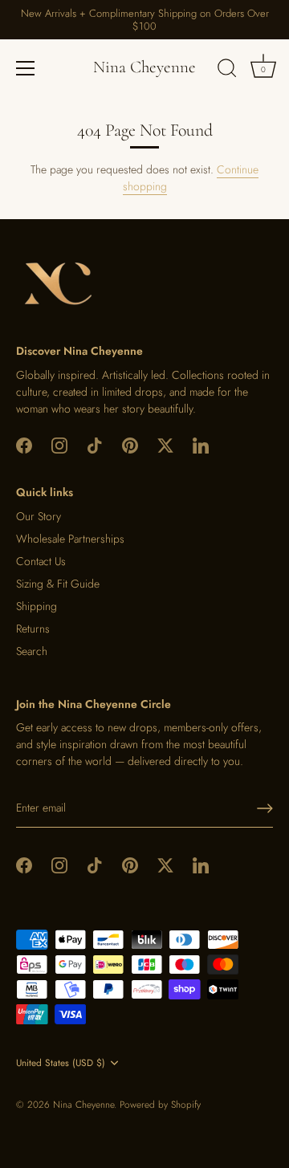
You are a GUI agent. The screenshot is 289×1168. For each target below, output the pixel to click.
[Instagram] (59, 445)
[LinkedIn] (201, 445)
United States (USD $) (60, 1063)
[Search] (227, 70)
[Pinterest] (130, 445)
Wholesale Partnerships (70, 539)
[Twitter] (165, 445)
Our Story (38, 516)
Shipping (36, 606)
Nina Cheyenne (144, 67)
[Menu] (25, 68)
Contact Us (41, 561)
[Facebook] (24, 445)
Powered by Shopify (160, 1104)
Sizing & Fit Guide (58, 584)
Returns (33, 629)
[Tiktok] (95, 445)
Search (31, 651)
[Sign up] (265, 808)
